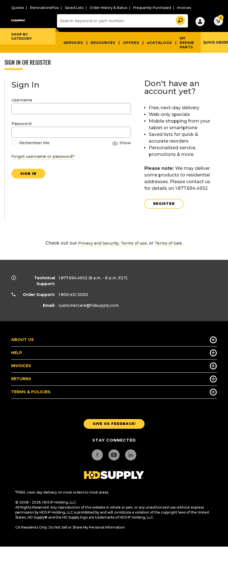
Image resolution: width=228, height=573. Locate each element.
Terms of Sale (168, 243)
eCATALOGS (159, 42)
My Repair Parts (187, 42)
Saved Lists (74, 8)
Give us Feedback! (114, 424)
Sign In (28, 173)
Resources (103, 42)
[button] (180, 19)
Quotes (17, 8)
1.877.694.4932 (72, 277)
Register (164, 203)
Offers (131, 42)
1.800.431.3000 (73, 294)
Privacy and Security (98, 243)
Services (73, 42)
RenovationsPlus (44, 8)
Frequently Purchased (152, 8)
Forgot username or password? (43, 156)
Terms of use (134, 243)
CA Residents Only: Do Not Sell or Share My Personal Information (70, 527)
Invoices (184, 8)
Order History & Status (108, 8)
